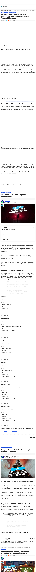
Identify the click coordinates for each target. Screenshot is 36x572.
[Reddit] (34, 182)
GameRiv (5, 431)
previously (12, 97)
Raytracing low (5, 236)
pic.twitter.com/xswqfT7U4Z (21, 291)
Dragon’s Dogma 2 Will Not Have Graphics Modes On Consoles (17, 175)
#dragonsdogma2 (10, 527)
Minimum (4, 231)
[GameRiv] (4, 6)
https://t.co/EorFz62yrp (11, 291)
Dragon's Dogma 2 (4, 447)
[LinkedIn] (33, 182)
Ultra (3, 234)
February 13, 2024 (20, 529)
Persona (8, 12)
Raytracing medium (6, 237)
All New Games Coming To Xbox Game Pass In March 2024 (16, 532)
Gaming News (3, 12)
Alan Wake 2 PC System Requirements (8, 229)
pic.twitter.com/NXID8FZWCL (19, 527)
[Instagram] (32, 182)
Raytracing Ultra (5, 239)
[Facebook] (30, 182)
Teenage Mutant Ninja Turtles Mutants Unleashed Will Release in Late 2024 (20, 101)
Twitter (15, 273)
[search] (28, 6)
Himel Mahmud (7, 22)
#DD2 (12, 526)
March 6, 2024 (20, 293)
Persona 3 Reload (12, 12)
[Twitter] (31, 182)
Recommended (5, 232)
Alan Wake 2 (3, 192)
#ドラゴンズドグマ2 (18, 526)
